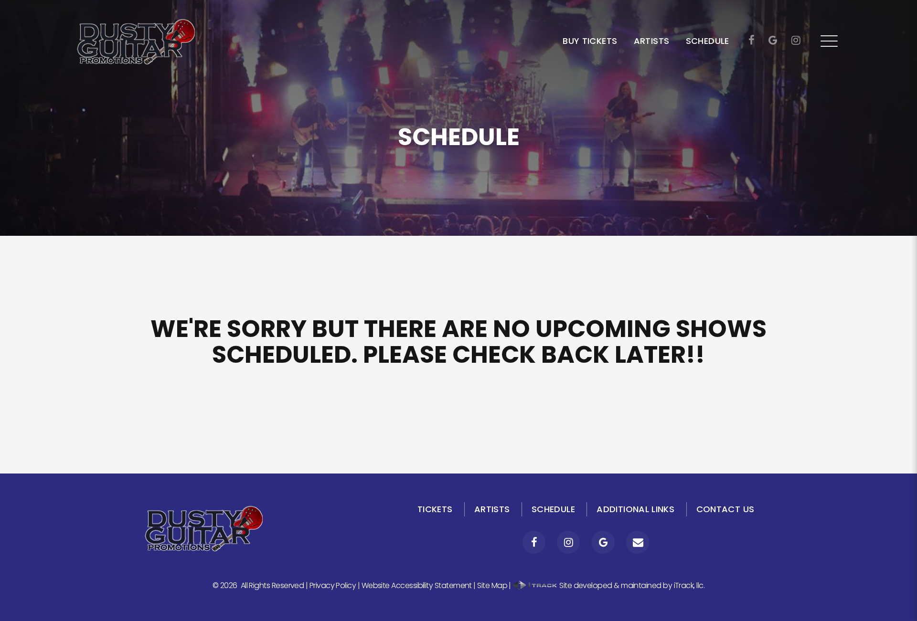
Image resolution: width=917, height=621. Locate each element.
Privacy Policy (332, 585)
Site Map (492, 585)
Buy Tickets (590, 41)
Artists (652, 41)
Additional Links (635, 509)
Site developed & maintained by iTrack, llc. (631, 585)
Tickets (435, 509)
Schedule (707, 41)
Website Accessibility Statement (417, 585)
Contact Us (725, 509)
